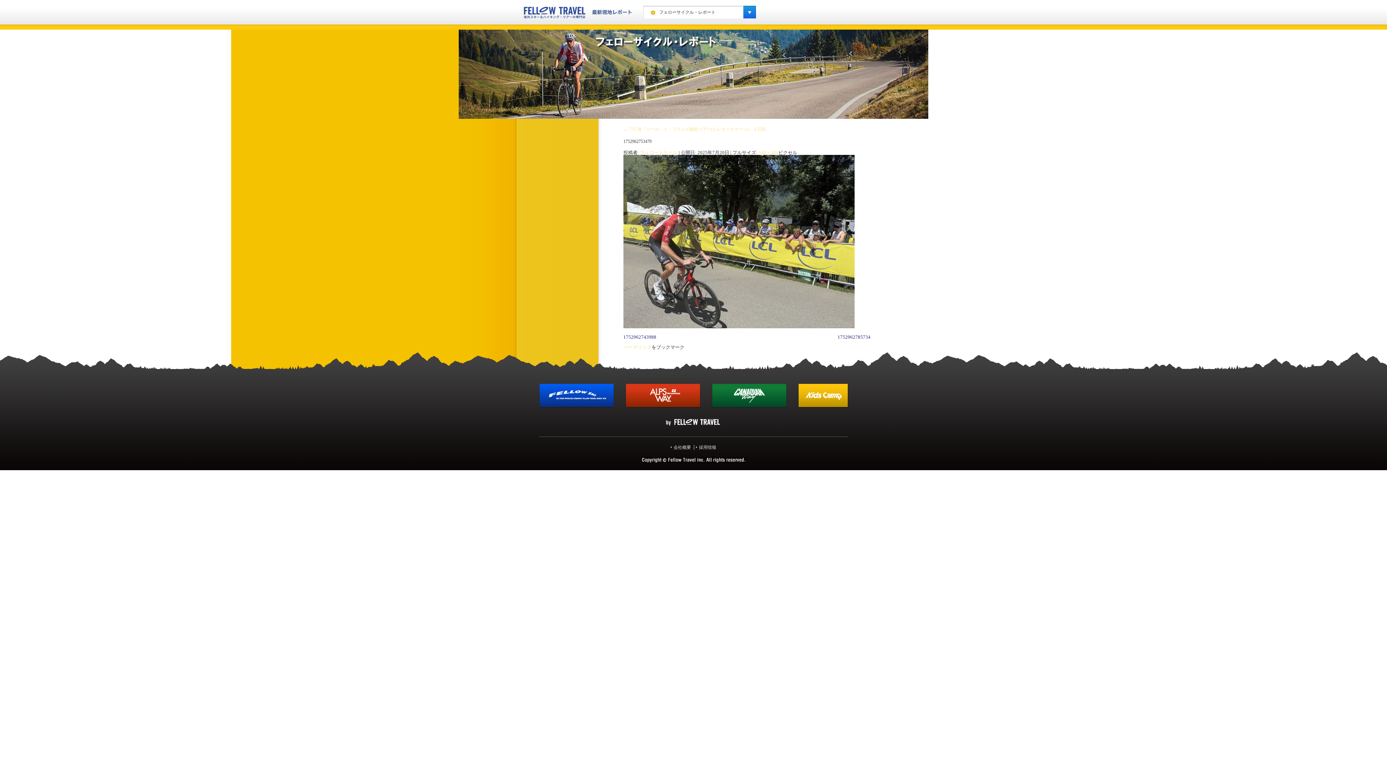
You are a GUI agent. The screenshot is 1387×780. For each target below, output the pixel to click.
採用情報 (707, 447)
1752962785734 (854, 337)
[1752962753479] (739, 326)
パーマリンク (637, 347)
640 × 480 (768, 152)
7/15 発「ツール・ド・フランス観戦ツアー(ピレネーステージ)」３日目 (694, 129)
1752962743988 (639, 337)
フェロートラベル (659, 152)
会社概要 (682, 447)
